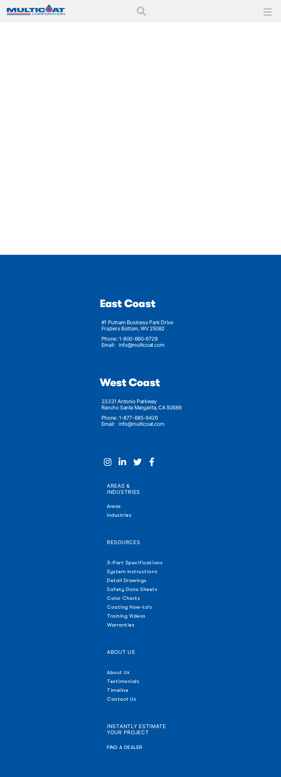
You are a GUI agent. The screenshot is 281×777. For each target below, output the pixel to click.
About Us (118, 672)
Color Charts (123, 598)
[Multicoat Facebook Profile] (154, 463)
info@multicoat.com (141, 345)
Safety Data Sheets (132, 589)
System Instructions (132, 571)
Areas (114, 506)
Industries (119, 515)
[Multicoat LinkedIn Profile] (126, 463)
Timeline (117, 690)
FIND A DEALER (125, 747)
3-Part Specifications (134, 562)
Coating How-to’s (129, 607)
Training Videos (126, 616)
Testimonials (123, 681)
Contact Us (121, 699)
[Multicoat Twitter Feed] (141, 463)
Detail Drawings (127, 580)
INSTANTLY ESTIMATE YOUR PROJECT (136, 729)
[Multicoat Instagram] (111, 463)
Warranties (120, 625)
